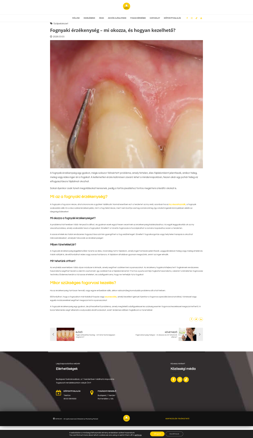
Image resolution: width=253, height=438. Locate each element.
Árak (101, 18)
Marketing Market (92, 419)
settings (138, 435)
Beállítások (174, 434)
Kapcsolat (155, 18)
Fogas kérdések (138, 18)
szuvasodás (111, 297)
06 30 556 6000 (70, 399)
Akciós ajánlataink (117, 18)
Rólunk (76, 18)
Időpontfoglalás (172, 18)
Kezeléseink (89, 18)
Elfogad (157, 434)
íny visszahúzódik (177, 204)
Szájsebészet (60, 23)
